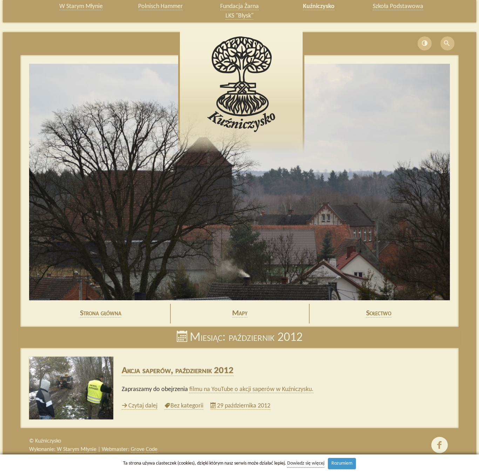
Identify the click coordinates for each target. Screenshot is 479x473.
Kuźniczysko (319, 6)
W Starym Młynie (81, 6)
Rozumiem (341, 463)
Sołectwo (378, 313)
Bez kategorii (186, 406)
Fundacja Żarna (239, 6)
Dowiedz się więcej (305, 463)
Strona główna (100, 313)
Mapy (240, 313)
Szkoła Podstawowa (398, 6)
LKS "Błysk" (239, 16)
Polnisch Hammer (160, 6)
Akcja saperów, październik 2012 (178, 371)
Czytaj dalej (142, 406)
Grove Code (144, 449)
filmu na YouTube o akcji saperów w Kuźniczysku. (251, 389)
